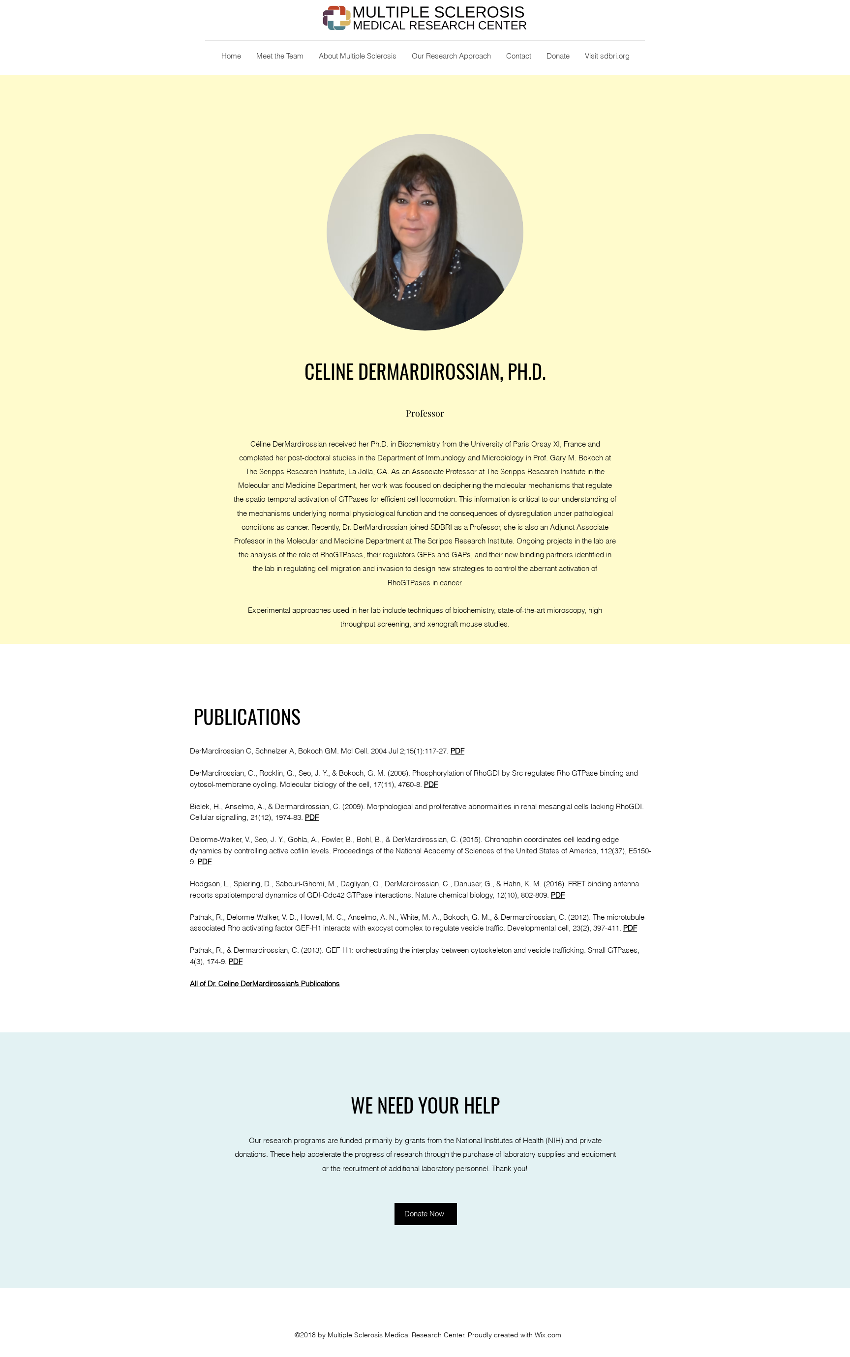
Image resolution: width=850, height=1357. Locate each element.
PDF (236, 961)
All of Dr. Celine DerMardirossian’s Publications (265, 983)
